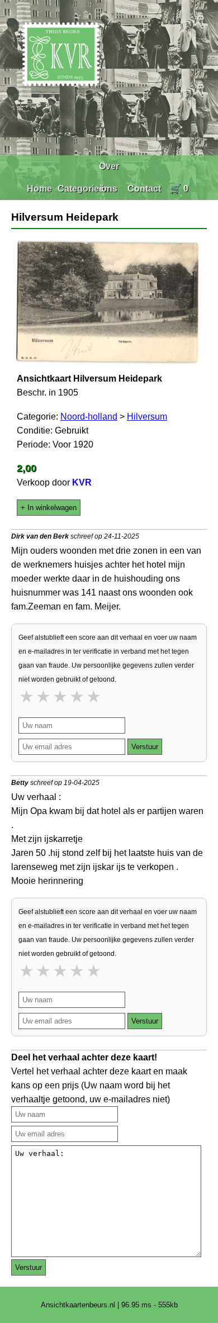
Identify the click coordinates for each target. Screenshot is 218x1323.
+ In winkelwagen (49, 507)
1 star (27, 696)
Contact (144, 188)
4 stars (77, 696)
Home (39, 188)
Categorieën (84, 188)
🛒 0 (179, 188)
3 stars (61, 696)
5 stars (94, 696)
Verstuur (144, 747)
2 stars (44, 696)
